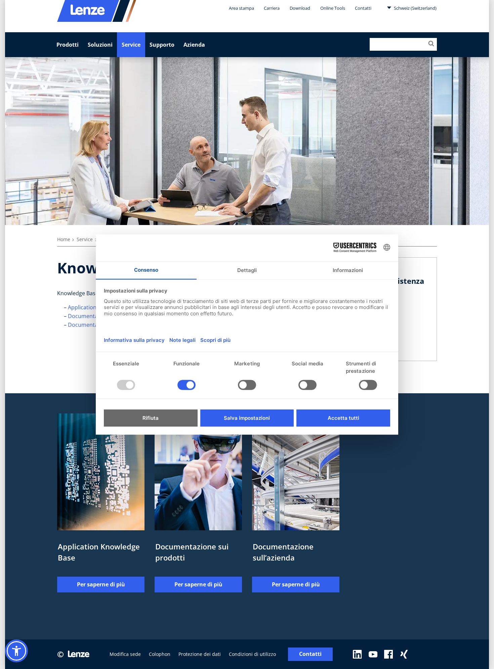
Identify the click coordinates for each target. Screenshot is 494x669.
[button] (16, 651)
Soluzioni (100, 44)
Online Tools (332, 8)
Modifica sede (125, 654)
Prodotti (67, 44)
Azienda (194, 44)
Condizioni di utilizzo (252, 654)
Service (131, 44)
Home (63, 239)
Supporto (162, 44)
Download (300, 8)
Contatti (363, 8)
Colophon (159, 654)
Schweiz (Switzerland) (415, 8)
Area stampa (241, 8)
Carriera (272, 8)
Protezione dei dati (199, 654)
